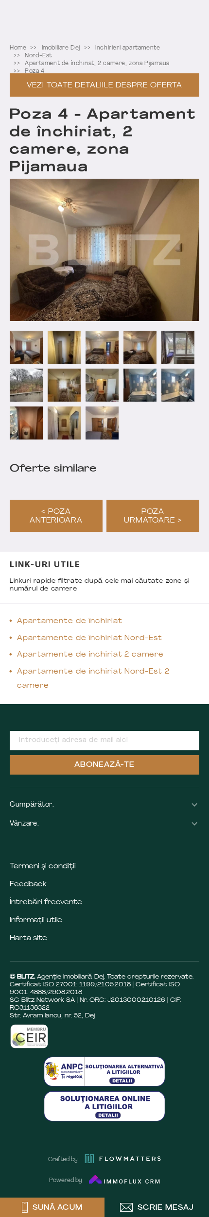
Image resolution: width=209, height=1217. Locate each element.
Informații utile (36, 920)
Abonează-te (104, 765)
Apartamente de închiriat (69, 621)
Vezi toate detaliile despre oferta (104, 85)
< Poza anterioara (56, 516)
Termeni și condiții (43, 866)
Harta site (28, 938)
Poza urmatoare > (153, 516)
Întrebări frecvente (46, 902)
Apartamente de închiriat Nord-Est (89, 638)
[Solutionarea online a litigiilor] (104, 1106)
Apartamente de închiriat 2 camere (90, 655)
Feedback (28, 884)
